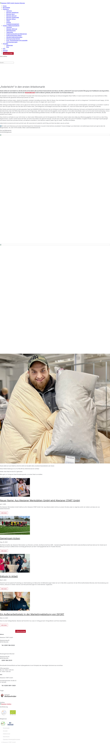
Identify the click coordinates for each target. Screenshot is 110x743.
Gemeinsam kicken (10, 538)
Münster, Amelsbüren (12, 12)
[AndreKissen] (55, 245)
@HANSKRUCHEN (30, 92)
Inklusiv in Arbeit (9, 576)
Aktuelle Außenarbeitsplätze (14, 37)
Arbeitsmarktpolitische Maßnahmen (16, 34)
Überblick (9, 11)
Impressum (6, 736)
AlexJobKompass (11, 30)
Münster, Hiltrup (11, 19)
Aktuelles (5, 44)
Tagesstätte (9, 32)
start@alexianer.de (5, 647)
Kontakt (5, 731)
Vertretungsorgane (11, 42)
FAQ (4, 48)
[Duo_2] (55, 135)
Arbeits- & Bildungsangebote (11, 25)
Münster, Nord (10, 14)
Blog (7, 47)
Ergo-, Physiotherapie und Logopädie (16, 40)
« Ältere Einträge (20, 631)
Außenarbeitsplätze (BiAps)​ (14, 35)
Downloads (6, 728)
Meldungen (9, 45)
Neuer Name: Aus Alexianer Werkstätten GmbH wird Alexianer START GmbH (40, 500)
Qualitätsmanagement (12, 24)
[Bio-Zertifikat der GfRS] (13, 716)
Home (4, 6)
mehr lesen (4, 513)
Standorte (6, 9)
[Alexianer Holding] (5, 704)
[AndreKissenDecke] (55, 463)
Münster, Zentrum (11, 16)
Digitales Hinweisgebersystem (11, 739)
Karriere (5, 50)
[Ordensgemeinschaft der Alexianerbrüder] (8, 699)
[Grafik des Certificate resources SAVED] (10, 725)
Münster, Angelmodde (12, 17)
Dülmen (8, 22)
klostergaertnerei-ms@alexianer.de (10, 662)
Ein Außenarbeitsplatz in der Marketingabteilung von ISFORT (32, 614)
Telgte (8, 21)
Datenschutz (6, 733)
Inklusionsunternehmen (13, 39)
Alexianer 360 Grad (11, 29)
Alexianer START (8, 53)
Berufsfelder (6, 7)
